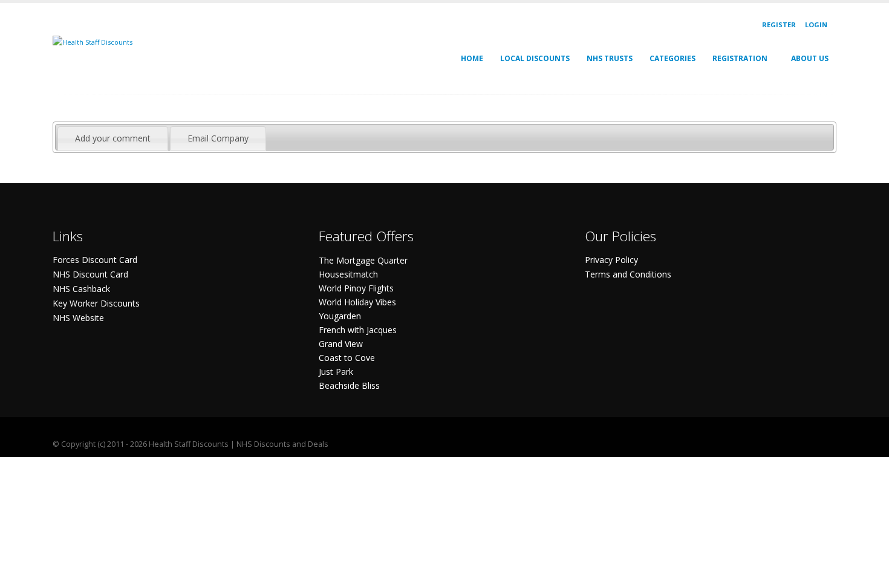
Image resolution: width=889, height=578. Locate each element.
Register (779, 24)
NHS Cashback (81, 288)
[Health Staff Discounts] (92, 41)
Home (472, 58)
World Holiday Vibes (357, 302)
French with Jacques (358, 330)
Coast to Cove (347, 357)
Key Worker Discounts (96, 303)
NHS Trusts (610, 58)
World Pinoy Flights (356, 288)
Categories (672, 58)
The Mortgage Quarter (363, 260)
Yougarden (340, 316)
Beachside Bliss (349, 385)
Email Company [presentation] (218, 138)
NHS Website (78, 317)
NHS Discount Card (90, 274)
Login (816, 24)
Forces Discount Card (95, 259)
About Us (810, 58)
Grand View (341, 343)
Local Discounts (535, 58)
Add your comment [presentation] (113, 138)
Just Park (336, 371)
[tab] (112, 138)
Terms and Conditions (628, 274)
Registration (739, 58)
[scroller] (868, 563)
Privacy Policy (611, 259)
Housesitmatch (348, 274)
